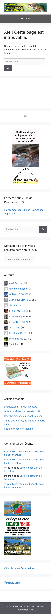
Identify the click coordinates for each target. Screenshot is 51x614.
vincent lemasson (18, 288)
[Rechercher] (8, 68)
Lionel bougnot (17, 316)
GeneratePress (25, 609)
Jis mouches (16, 305)
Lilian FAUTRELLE (18, 311)
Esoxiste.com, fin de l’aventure (20, 406)
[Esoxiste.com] (25, 7)
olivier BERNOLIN (18, 322)
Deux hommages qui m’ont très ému (23, 416)
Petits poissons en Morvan (18, 428)
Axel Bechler (16, 283)
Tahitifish (14, 344)
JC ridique (14, 327)
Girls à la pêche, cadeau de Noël (22, 411)
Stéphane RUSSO (18, 333)
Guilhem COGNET (19, 294)
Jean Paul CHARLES (20, 299)
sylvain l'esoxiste (13, 451)
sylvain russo (16, 338)
